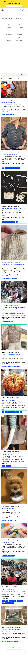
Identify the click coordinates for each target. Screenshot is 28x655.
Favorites (19, 34)
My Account (19, 27)
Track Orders (8, 34)
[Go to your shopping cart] (23, 10)
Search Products (8, 28)
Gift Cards (19, 40)
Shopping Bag (9, 40)
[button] (14, 6)
